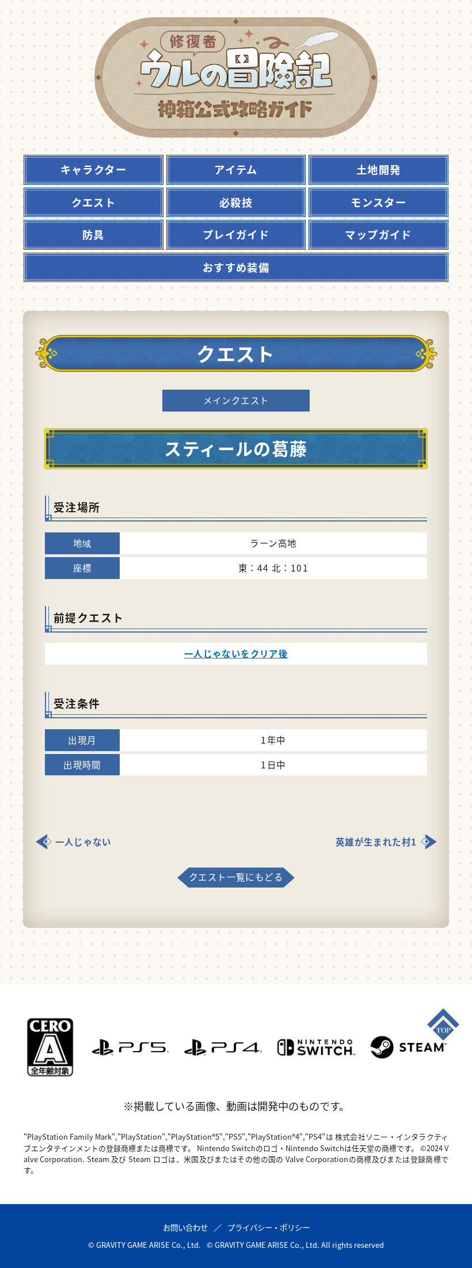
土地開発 (378, 169)
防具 (93, 234)
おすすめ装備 (236, 267)
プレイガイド (236, 234)
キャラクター (93, 169)
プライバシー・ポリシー (268, 1227)
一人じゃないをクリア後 (236, 653)
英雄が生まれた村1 (376, 841)
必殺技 (236, 202)
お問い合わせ (185, 1227)
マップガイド (378, 234)
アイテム (236, 169)
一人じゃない (83, 841)
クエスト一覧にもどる (236, 876)
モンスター (378, 202)
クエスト (93, 202)
